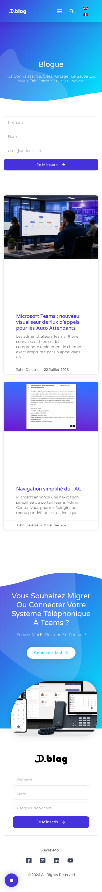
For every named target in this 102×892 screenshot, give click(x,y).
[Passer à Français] (85, 14)
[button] (59, 11)
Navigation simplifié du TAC (48, 489)
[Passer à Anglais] (85, 7)
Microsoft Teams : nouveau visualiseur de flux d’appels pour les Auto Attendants (47, 322)
